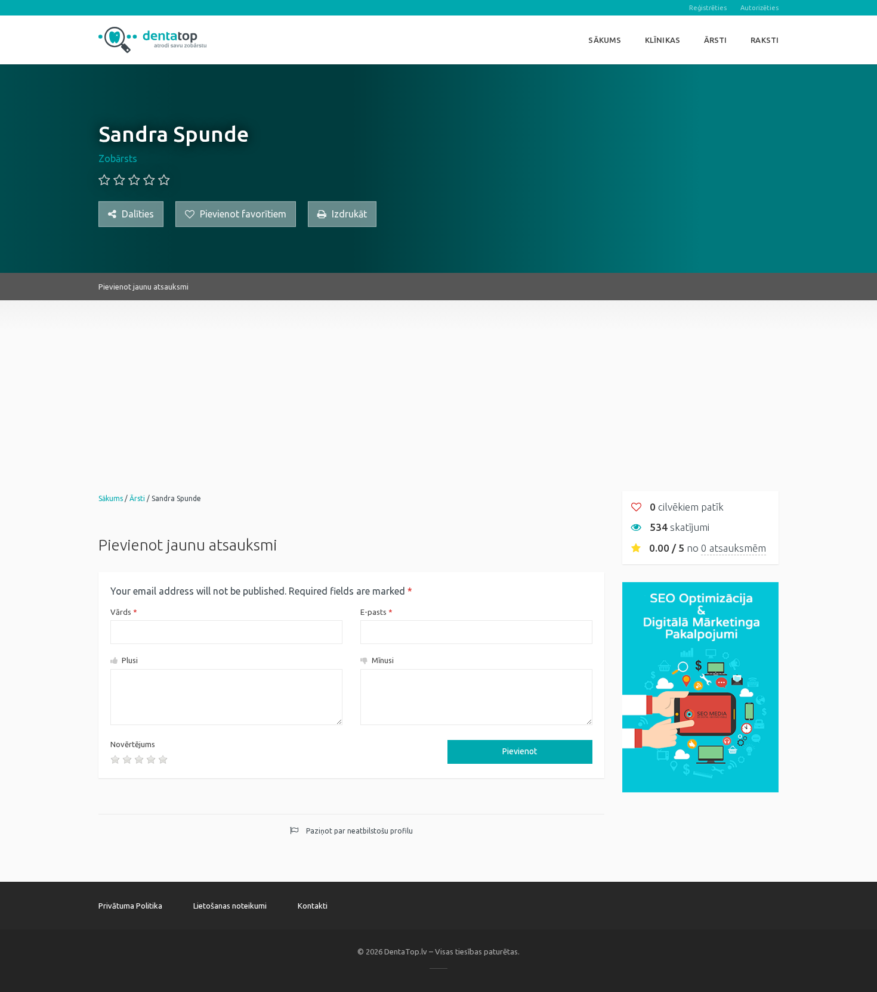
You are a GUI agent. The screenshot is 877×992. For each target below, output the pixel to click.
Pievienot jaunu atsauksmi (143, 286)
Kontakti (313, 905)
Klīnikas (662, 40)
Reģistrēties (708, 7)
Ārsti (715, 40)
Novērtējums (132, 744)
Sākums (604, 40)
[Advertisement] (438, 383)
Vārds (123, 612)
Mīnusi (382, 660)
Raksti (765, 40)
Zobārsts (117, 158)
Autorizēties (759, 7)
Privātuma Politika (130, 905)
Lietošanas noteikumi (230, 905)
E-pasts (376, 612)
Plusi (129, 660)
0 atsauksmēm (733, 547)
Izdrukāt (348, 214)
